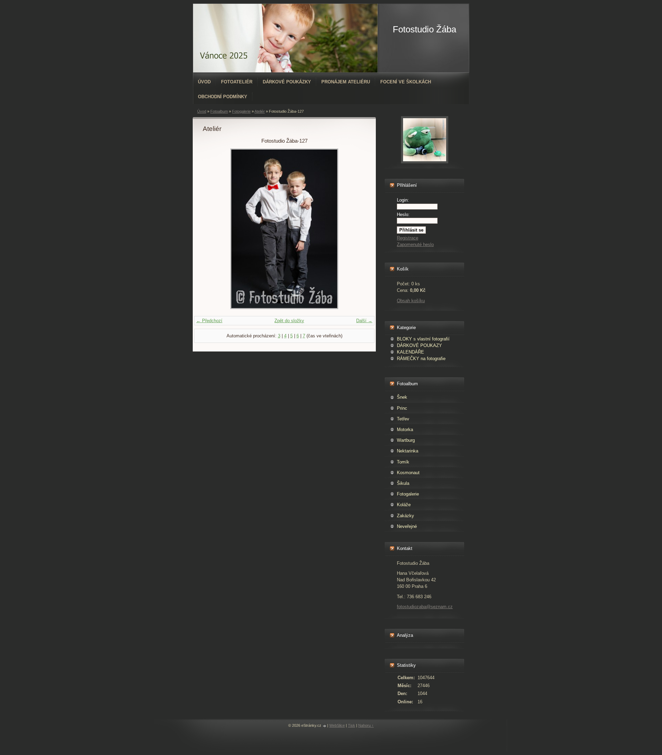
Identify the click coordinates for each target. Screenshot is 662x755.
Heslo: (403, 214)
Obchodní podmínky (222, 96)
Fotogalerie (241, 111)
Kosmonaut (408, 472)
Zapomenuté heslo (415, 244)
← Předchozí (209, 320)
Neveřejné (407, 526)
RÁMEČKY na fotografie (421, 358)
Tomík (403, 462)
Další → (364, 320)
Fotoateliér (236, 81)
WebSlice (337, 725)
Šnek (402, 397)
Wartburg (406, 440)
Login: (403, 200)
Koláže (404, 504)
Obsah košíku (411, 300)
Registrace (407, 238)
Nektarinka (407, 450)
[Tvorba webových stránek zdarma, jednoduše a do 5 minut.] (324, 725)
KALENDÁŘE (410, 352)
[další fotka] (354, 229)
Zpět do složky (289, 320)
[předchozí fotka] (214, 229)
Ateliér (259, 111)
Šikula (403, 483)
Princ (402, 408)
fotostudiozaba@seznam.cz (425, 606)
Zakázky (405, 515)
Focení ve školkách (405, 81)
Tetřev (403, 418)
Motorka (405, 429)
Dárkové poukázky (287, 81)
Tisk (351, 725)
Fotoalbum (219, 111)
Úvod (204, 81)
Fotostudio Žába (424, 29)
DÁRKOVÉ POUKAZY (419, 345)
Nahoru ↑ (366, 725)
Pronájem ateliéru (345, 81)
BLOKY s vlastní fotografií (423, 338)
